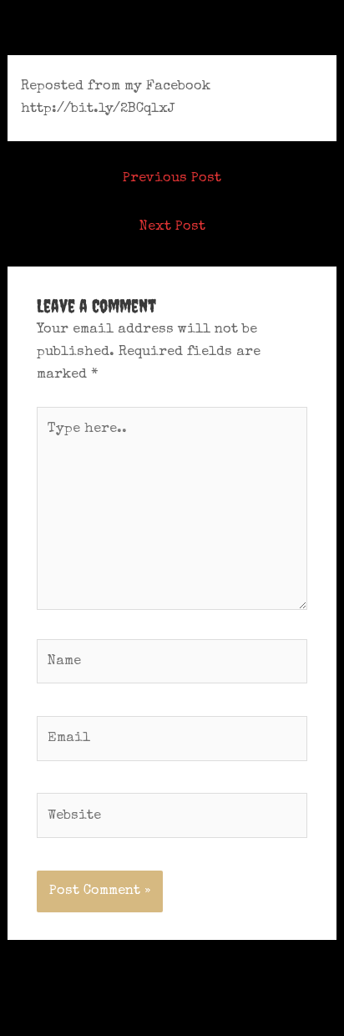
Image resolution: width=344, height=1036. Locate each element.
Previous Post (172, 178)
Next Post (172, 227)
